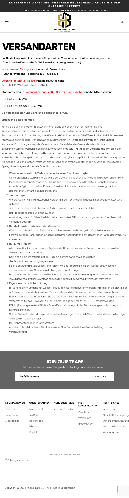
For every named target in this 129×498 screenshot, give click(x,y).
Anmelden (100, 376)
